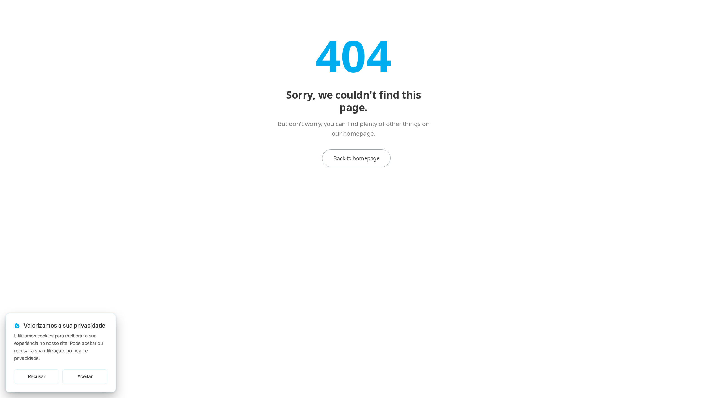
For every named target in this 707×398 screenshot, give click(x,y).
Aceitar (85, 376)
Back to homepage (356, 158)
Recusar (37, 376)
